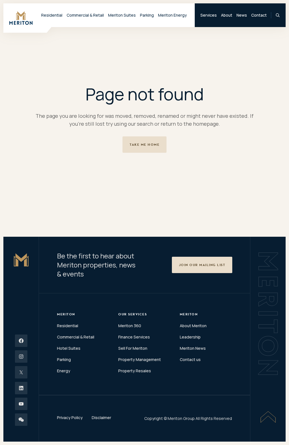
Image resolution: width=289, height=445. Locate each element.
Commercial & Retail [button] (85, 15)
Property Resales (134, 370)
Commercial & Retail (75, 337)
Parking (147, 15)
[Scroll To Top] (268, 417)
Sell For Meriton (132, 348)
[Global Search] (277, 15)
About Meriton (193, 325)
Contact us (190, 359)
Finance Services (134, 337)
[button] (202, 265)
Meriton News (193, 348)
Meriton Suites (122, 15)
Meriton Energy (172, 15)
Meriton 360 (129, 325)
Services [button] (208, 15)
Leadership (190, 337)
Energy (63, 370)
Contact (259, 15)
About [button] (226, 15)
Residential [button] (51, 15)
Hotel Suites (68, 348)
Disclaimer (101, 417)
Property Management (139, 359)
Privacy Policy (70, 417)
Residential (67, 325)
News (242, 15)
